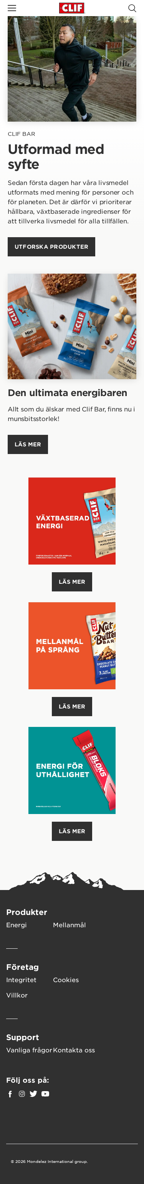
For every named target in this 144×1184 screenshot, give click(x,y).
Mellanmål (69, 924)
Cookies (66, 979)
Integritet (21, 979)
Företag (22, 966)
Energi (16, 924)
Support (22, 1037)
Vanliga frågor (29, 1050)
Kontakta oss (74, 1050)
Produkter (26, 911)
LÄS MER (72, 581)
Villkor (17, 995)
